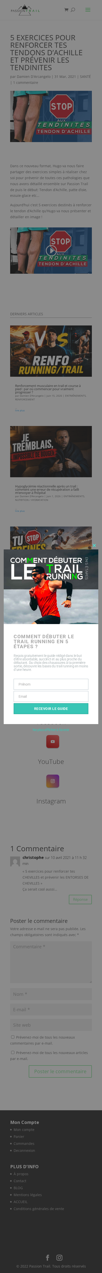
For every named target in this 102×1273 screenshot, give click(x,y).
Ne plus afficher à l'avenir (51, 730)
